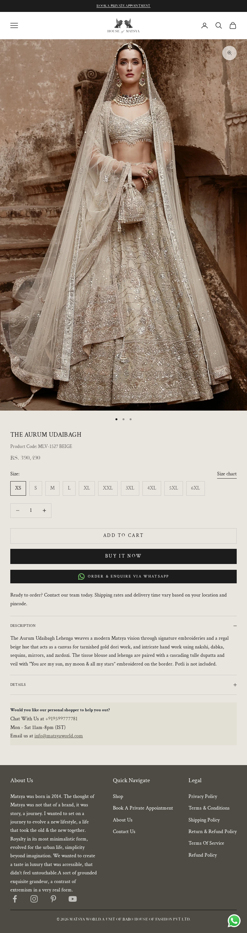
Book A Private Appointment (123, 6)
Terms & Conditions (209, 808)
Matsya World (85, 919)
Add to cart (123, 535)
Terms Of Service (206, 843)
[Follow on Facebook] (14, 898)
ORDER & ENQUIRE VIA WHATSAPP (128, 576)
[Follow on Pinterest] (53, 898)
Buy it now (123, 556)
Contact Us (124, 831)
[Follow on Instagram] (34, 898)
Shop (118, 796)
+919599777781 (61, 718)
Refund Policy (202, 855)
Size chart (227, 474)
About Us (123, 820)
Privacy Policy (202, 796)
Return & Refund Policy (212, 831)
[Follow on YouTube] (72, 898)
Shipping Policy (204, 820)
